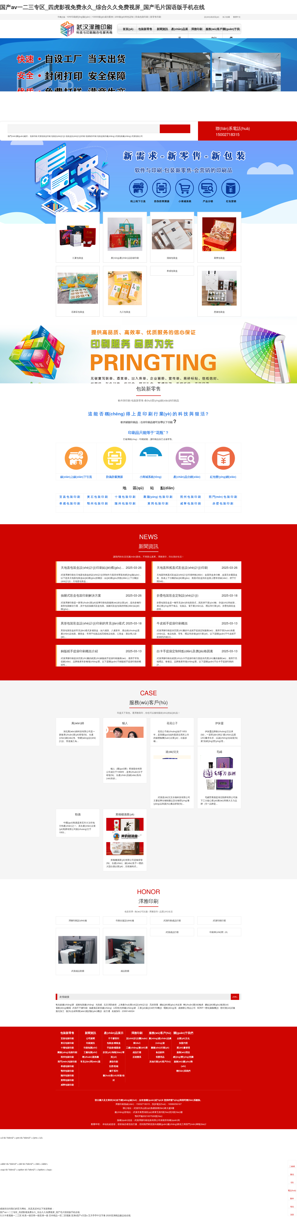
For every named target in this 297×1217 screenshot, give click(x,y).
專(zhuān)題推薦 (90, 1059)
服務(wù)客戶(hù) (214, 33)
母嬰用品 (160, 1059)
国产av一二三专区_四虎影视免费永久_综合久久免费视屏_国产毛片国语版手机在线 (102, 7)
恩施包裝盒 (219, 311)
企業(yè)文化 (183, 1041)
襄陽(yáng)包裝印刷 (67, 1055)
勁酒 (125, 814)
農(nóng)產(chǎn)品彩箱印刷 (125, 257)
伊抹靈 (219, 723)
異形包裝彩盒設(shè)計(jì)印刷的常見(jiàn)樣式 (93, 623)
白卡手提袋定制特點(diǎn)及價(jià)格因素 (185, 651)
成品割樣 (125, 973)
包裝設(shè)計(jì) (58, 136)
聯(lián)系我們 (183, 1073)
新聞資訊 (162, 29)
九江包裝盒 (125, 311)
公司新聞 (90, 1041)
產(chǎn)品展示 (179, 33)
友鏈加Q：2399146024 (123, 1014)
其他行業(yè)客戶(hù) (160, 1064)
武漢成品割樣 (77, 973)
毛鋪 (78, 814)
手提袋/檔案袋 (114, 1050)
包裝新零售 (145, 29)
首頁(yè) (128, 29)
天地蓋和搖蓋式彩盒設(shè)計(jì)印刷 (182, 567)
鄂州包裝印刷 (67, 1073)
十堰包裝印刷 (67, 1050)
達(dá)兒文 (219, 752)
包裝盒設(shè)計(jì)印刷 (75, 136)
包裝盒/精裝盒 (114, 1046)
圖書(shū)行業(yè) (160, 1050)
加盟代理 (183, 1046)
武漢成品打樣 (172, 935)
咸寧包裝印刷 (67, 1087)
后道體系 (137, 1059)
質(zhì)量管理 (183, 1050)
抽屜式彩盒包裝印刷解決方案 (81, 595)
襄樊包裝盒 (219, 257)
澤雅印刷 (196, 29)
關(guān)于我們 (231, 33)
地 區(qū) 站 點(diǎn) (148, 487)
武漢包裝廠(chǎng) (123, 136)
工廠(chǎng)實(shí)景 (137, 1050)
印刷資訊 (90, 1046)
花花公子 (172, 723)
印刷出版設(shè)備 (125, 923)
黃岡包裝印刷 (67, 1083)
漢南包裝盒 (172, 257)
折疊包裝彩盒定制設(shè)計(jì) (177, 595)
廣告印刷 (113, 1064)
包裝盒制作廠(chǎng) (106, 136)
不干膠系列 (113, 1041)
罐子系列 (113, 1073)
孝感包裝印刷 (67, 1069)
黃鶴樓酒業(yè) (172, 814)
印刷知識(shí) (90, 1050)
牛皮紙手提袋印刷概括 (172, 623)
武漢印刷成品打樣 (172, 923)
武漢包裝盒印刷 (44, 136)
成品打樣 (137, 1055)
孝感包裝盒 (172, 270)
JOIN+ (235, 999)
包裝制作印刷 (91, 136)
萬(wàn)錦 (77, 723)
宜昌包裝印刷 (67, 1041)
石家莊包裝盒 (77, 311)
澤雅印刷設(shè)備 (78, 923)
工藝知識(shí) (90, 1055)
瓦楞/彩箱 (113, 1069)
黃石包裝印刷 (67, 1046)
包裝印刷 (33, 136)
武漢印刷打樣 (219, 923)
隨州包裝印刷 (67, 1078)
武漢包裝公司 (137, 136)
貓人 (125, 723)
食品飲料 (160, 1055)
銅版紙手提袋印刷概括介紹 (79, 651)
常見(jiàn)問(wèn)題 (90, 1064)
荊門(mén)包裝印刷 (67, 1064)
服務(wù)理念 (183, 1055)
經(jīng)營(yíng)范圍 (183, 1059)
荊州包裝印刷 (67, 1059)
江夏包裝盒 (77, 257)
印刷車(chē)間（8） (219, 973)
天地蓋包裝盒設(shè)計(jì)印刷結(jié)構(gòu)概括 (94, 567)
